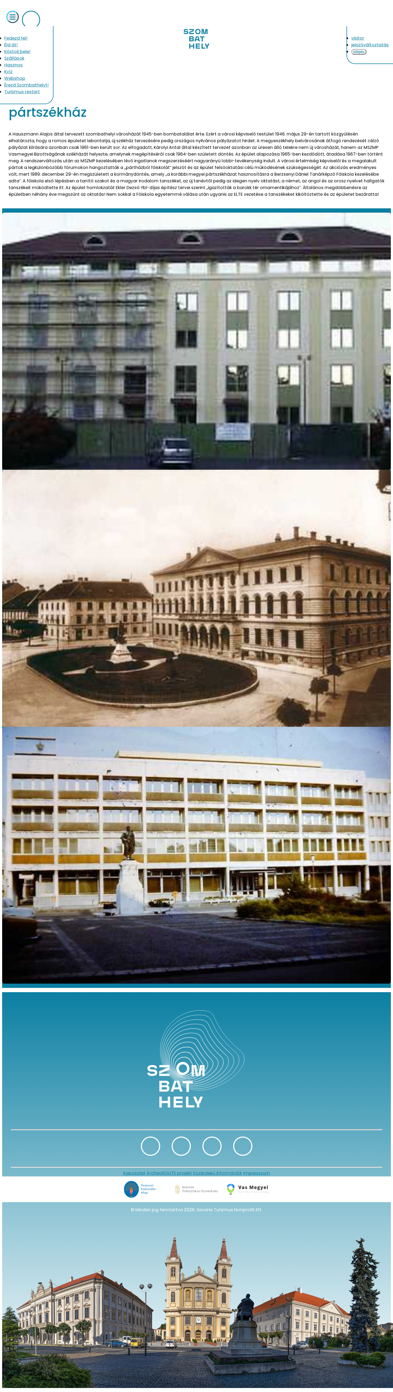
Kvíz (8, 72)
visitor (357, 38)
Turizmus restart (22, 92)
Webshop (14, 78)
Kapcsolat (134, 1173)
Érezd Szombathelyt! (26, 85)
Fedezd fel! (16, 38)
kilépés (358, 52)
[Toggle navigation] (12, 17)
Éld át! (11, 45)
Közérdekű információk (217, 1173)
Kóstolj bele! (17, 51)
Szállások (14, 58)
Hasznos (13, 65)
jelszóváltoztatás (370, 45)
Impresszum (256, 1173)
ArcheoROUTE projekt (169, 1173)
